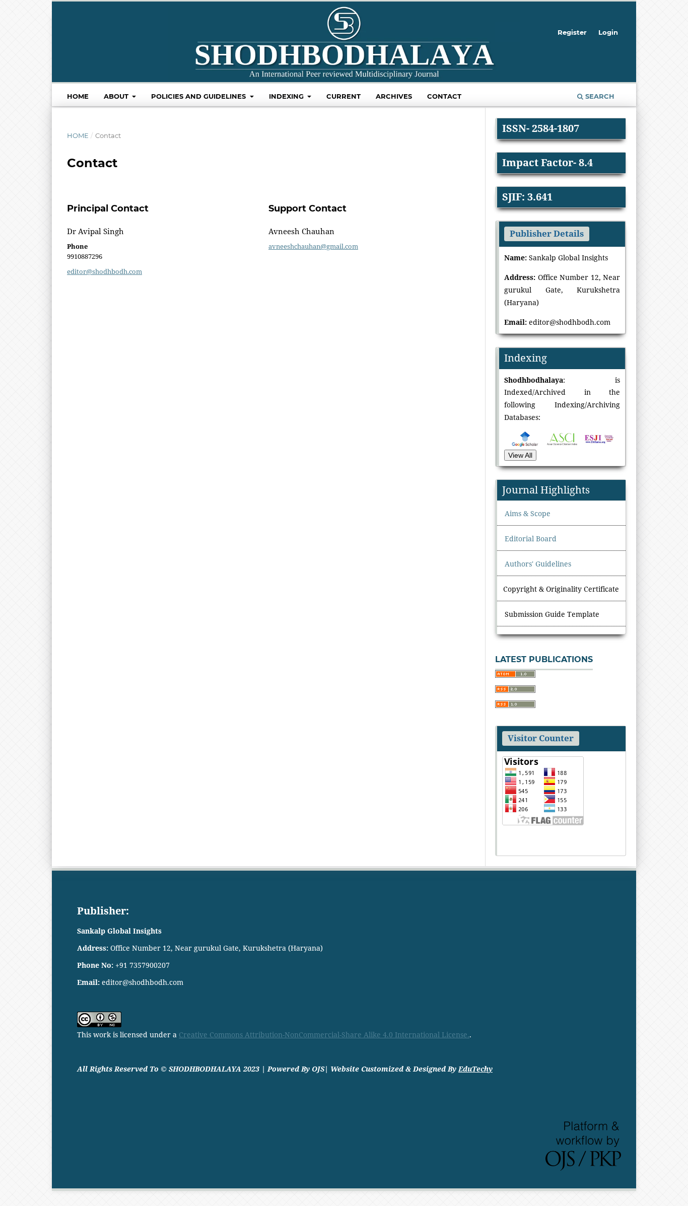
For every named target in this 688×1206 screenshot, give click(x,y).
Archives (394, 96)
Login (608, 32)
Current (343, 96)
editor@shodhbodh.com (104, 271)
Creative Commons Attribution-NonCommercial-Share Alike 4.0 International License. (324, 1034)
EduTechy (475, 1069)
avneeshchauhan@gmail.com (313, 246)
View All (520, 455)
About (117, 96)
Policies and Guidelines (199, 96)
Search (598, 96)
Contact (444, 96)
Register (572, 32)
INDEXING (287, 96)
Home (78, 96)
